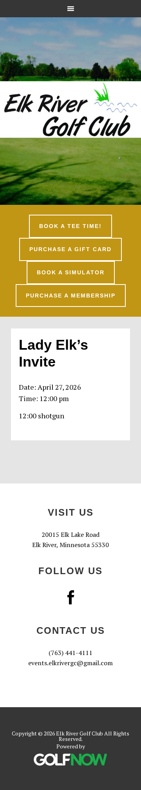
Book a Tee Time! (70, 226)
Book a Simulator (71, 272)
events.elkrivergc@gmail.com (70, 663)
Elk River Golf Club (70, 109)
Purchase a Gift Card (70, 249)
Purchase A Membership (71, 295)
